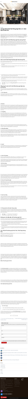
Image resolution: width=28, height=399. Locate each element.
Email (2, 334)
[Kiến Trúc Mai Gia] (14, 1)
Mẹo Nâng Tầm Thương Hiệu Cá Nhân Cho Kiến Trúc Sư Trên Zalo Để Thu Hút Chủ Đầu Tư (15, 353)
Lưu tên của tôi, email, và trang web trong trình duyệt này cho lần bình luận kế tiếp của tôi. (14, 340)
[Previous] (1, 14)
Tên (2, 330)
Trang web (2, 337)
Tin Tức (2, 27)
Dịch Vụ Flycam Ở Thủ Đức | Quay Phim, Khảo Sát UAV (10, 350)
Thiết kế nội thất (3, 366)
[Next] (26, 14)
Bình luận (2, 325)
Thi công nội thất (3, 367)
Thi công (2, 373)
